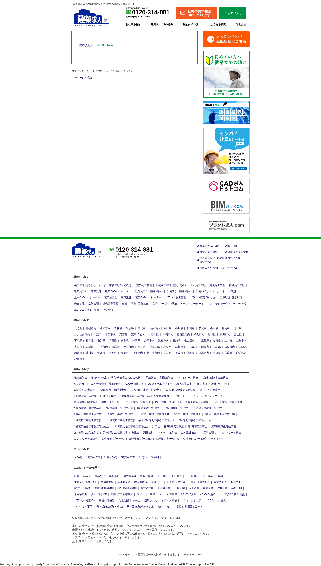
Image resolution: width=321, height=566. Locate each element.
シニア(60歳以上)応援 (232, 494)
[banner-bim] (226, 205)
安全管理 (79, 303)
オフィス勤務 (169, 500)
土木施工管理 (198, 285)
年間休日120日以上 (85, 482)
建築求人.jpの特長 (237, 252)
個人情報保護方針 (111, 518)
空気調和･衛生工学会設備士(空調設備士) (97, 383)
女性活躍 (123, 500)
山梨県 (101, 340)
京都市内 (241, 340)
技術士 (173, 432)
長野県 (113, 340)
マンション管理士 (209, 389)
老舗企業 (208, 488)
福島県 (191, 328)
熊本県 (191, 352)
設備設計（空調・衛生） (179, 291)
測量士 (135, 432)
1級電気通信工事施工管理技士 (91, 426)
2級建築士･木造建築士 (215, 377)
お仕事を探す (133, 24)
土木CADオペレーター (87, 297)
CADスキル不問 (83, 506)
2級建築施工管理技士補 (136, 396)
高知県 (113, 352)
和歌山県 (154, 346)
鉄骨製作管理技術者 (86, 402)
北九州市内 (153, 352)
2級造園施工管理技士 (178, 408)
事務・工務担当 (139, 303)
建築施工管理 (144, 285)
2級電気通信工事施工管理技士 (131, 426)
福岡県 (125, 352)
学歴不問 (236, 488)
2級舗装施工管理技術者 (119, 408)
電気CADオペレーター (148, 297)
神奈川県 (153, 334)
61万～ (143, 457)
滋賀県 (217, 340)
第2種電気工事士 (197, 426)
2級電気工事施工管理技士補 (195, 420)
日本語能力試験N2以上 (109, 506)
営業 (155, 303)
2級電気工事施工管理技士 (160, 420)
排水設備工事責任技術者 (144, 389)
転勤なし (157, 482)
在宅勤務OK (141, 482)
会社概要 (153, 518)
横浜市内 (199, 334)
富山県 (238, 334)
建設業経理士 (111, 396)
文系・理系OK (99, 494)
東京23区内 (138, 334)
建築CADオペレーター (118, 291)
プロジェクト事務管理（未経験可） (113, 285)
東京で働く (220, 482)
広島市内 (229, 346)
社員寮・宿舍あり (177, 482)
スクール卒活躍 (168, 494)
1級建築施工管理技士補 (113, 389)
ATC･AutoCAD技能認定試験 (179, 389)
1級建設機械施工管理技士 (209, 408)
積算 (124, 303)
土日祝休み (192, 476)
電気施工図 (110, 297)
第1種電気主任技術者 (223, 426)
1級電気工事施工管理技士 (89, 420)
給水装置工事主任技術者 (190, 383)
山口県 (243, 346)
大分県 (217, 352)
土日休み (176, 476)
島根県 (179, 346)
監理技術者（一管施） (167, 438)
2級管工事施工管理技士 (187, 414)
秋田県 (167, 328)
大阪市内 (91, 346)
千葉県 (97, 334)
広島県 (217, 346)
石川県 (78, 340)
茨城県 (202, 328)
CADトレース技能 (187, 377)
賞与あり (100, 476)
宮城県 (141, 328)
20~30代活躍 (188, 494)
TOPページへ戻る (81, 77)
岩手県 (130, 328)
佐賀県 (167, 352)
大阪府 (78, 346)
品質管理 (93, 303)
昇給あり (114, 476)
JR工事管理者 (208, 432)
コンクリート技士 (230, 432)
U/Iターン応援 (82, 488)
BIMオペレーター (191, 303)
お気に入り (233, 258)
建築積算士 (216, 438)
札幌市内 (91, 328)
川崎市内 (168, 334)
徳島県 (78, 352)
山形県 (179, 328)
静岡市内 (149, 340)
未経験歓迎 (80, 494)
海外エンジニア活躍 (169, 506)
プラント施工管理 (175, 297)
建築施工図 (80, 291)
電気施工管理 (217, 285)
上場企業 (179, 488)
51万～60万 (128, 457)
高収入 (87, 476)
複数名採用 (147, 488)
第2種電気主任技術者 (86, 432)
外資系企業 (164, 488)
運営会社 (241, 24)
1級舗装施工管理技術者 (88, 408)
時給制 (155, 457)
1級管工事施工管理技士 (122, 414)
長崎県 (179, 352)
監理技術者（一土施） (140, 438)
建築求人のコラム (85, 518)
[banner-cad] (226, 185)
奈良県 (141, 346)
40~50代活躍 (207, 494)
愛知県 (176, 340)
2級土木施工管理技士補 (228, 402)
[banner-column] (226, 112)
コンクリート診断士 (86, 438)
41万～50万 (110, 457)
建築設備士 (80, 377)
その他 (107, 309)
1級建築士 (150, 377)
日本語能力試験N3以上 (140, 506)
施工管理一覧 (82, 285)
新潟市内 (225, 334)
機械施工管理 (237, 285)
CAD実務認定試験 (84, 389)
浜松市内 (163, 340)
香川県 (90, 352)
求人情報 (232, 246)
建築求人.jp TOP (209, 246)
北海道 (78, 328)
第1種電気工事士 (174, 426)
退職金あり (146, 476)
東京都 (123, 334)
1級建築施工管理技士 (159, 383)
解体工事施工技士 (111, 402)
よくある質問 (218, 24)
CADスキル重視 (217, 500)
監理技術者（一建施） (113, 438)
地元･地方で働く (200, 482)
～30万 (78, 457)
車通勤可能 (123, 482)
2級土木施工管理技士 (198, 402)
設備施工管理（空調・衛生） (171, 285)
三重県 (205, 340)
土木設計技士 (189, 432)
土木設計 (231, 291)
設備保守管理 (110, 303)
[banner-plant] (226, 225)
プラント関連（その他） (203, 297)
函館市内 (105, 328)
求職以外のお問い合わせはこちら (219, 268)
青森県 (118, 328)
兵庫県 (115, 346)
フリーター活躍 (146, 494)
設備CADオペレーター (209, 291)
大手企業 (194, 488)
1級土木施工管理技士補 (168, 402)
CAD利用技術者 (134, 383)
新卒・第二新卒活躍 (122, 494)
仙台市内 (154, 328)
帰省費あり (129, 476)
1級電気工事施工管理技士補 (124, 420)
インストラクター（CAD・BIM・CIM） (226, 303)
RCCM (161, 432)
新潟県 (212, 334)
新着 (76, 476)
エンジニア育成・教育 (86, 309)
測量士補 (148, 432)
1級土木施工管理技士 (138, 402)
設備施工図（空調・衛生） (149, 291)
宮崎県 (228, 352)
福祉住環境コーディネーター (170, 396)
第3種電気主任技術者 (115, 432)
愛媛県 (101, 352)
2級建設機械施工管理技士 (89, 414)
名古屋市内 (190, 340)
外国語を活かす (194, 506)
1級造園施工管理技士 (149, 408)
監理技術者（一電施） (195, 438)
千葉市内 (110, 334)
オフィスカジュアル (192, 500)
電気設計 (126, 297)
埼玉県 (237, 328)
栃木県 (214, 328)
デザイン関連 (169, 303)
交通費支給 (107, 482)
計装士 (156, 426)
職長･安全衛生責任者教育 (125, 377)
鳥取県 (167, 346)
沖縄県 (78, 359)
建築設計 (96, 291)
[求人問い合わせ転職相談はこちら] (226, 39)
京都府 (228, 340)
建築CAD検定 (99, 377)
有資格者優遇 (107, 500)
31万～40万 (93, 457)
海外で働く (237, 482)
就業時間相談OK (104, 488)
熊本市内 (204, 352)
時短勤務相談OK (127, 488)
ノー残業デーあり (212, 476)
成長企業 (222, 488)
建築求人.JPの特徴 (162, 24)
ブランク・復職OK (84, 500)
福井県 (90, 340)
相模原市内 (183, 334)
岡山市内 (204, 346)
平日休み (162, 476)
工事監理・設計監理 (231, 297)
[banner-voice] (226, 150)
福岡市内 (137, 352)
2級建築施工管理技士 (86, 396)
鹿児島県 (241, 352)
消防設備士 (166, 377)
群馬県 (226, 328)
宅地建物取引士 (218, 383)
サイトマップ (135, 518)
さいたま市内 (82, 334)
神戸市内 (128, 346)
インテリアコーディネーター (208, 396)
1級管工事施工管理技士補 (154, 414)
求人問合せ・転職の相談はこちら (212, 260)
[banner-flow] (226, 74)
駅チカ (136, 500)
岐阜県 (125, 340)
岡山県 (191, 346)
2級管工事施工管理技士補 (220, 414)
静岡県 (136, 340)
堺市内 (104, 346)
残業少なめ (150, 500)
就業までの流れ (192, 24)
